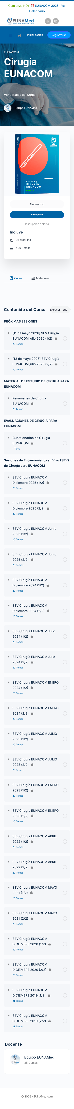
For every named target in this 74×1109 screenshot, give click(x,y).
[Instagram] (56, 21)
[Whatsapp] (48, 21)
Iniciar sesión (35, 34)
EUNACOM (11, 52)
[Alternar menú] (11, 35)
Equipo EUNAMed (39, 1057)
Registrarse (59, 35)
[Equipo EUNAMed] (15, 1059)
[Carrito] (19, 35)
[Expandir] (8, 333)
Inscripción (37, 214)
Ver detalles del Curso (20, 95)
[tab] (15, 278)
